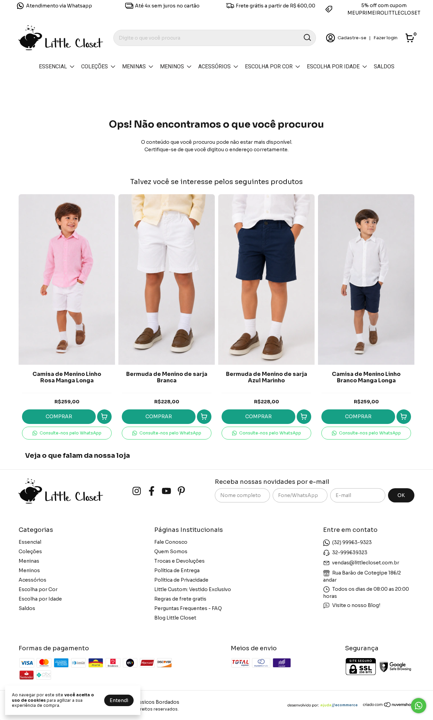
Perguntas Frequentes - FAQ (188, 608)
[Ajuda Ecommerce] (325, 706)
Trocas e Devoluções (179, 561)
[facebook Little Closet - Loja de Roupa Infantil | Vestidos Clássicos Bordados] (151, 491)
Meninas (134, 66)
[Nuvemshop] (388, 706)
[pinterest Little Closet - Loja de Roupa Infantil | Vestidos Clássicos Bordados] (181, 491)
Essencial (53, 66)
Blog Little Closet (175, 618)
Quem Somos (170, 551)
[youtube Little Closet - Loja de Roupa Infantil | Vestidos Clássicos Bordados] (166, 491)
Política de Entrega (177, 570)
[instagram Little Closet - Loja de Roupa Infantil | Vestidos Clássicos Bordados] (136, 491)
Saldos (384, 66)
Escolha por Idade (333, 66)
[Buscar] (307, 37)
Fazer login (385, 38)
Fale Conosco (170, 542)
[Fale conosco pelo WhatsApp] (418, 705)
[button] (67, 433)
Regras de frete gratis (180, 599)
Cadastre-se (352, 38)
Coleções (94, 66)
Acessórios (214, 66)
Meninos (172, 66)
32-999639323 (349, 552)
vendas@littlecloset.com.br (365, 562)
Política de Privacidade (181, 580)
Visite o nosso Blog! (356, 605)
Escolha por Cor (269, 66)
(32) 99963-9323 (352, 542)
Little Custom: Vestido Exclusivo (192, 589)
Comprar (59, 416)
